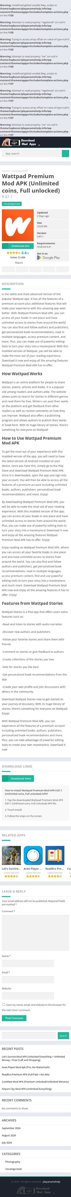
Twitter (22, 269)
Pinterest (35, 269)
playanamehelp (51, 1181)
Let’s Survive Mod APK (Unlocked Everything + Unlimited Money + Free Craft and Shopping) (33, 1058)
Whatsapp (62, 269)
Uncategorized (19, 170)
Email (6, 972)
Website (6, 988)
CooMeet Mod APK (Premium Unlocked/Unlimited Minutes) (35, 1081)
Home (5, 170)
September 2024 (11, 1128)
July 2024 (7, 1142)
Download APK (20, 246)
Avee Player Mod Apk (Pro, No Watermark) (26, 1067)
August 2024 (9, 1135)
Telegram (49, 269)
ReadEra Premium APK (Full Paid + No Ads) (25, 1074)
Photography (12, 1161)
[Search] (65, 153)
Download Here (21, 778)
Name (6, 956)
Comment (8, 911)
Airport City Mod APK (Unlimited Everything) (26, 1089)
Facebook (8, 269)
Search (63, 1035)
